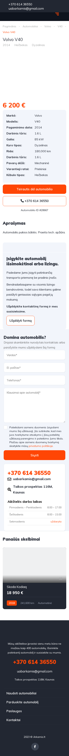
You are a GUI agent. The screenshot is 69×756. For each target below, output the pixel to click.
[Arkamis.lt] (18, 14)
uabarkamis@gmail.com (34, 671)
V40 (60, 26)
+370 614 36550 (20, 4)
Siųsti (35, 455)
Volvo (47, 26)
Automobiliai (30, 26)
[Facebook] (35, 746)
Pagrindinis (9, 26)
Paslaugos (14, 711)
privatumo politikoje (41, 446)
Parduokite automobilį (22, 702)
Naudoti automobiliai (21, 693)
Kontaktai (13, 720)
